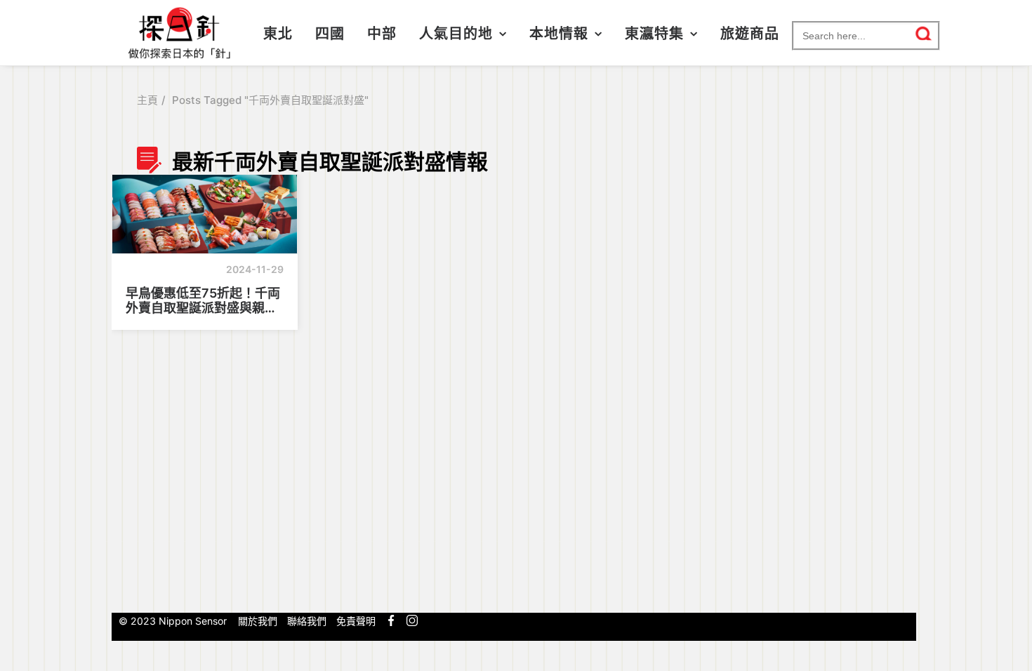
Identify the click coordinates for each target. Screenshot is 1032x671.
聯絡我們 (306, 621)
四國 (330, 33)
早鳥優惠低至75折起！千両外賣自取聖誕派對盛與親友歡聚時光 (203, 301)
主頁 (147, 100)
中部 (382, 33)
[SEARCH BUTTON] (924, 34)
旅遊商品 (749, 33)
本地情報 (558, 33)
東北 (278, 33)
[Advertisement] (820, 374)
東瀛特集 (654, 33)
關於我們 (257, 621)
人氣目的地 (456, 33)
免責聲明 (356, 621)
